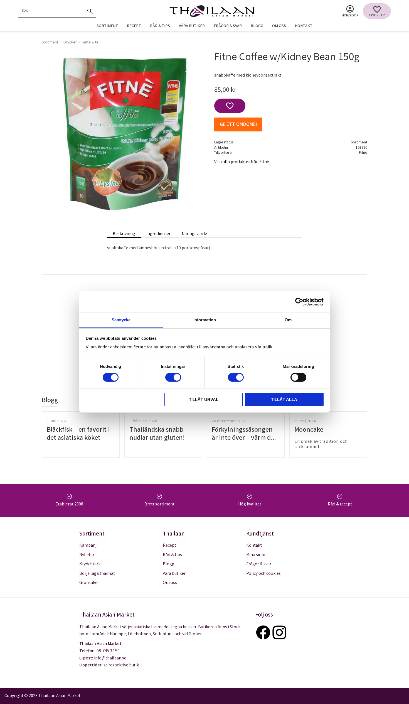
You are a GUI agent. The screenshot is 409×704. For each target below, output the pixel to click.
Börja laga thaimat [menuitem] (97, 574)
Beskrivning (124, 234)
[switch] (173, 377)
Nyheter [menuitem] (86, 555)
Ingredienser (158, 234)
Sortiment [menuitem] (107, 26)
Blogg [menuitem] (257, 26)
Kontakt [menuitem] (303, 26)
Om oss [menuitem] (279, 26)
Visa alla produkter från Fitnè (241, 162)
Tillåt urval (203, 399)
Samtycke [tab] (121, 319)
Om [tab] (288, 319)
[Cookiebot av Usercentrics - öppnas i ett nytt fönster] (299, 301)
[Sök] (90, 11)
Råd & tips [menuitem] (160, 26)
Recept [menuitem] (134, 26)
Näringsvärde (194, 234)
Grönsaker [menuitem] (89, 583)
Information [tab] (204, 319)
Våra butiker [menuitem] (192, 26)
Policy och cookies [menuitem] (263, 574)
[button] (377, 11)
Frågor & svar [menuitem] (228, 26)
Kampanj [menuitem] (88, 545)
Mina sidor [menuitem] (349, 15)
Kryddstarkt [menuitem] (90, 564)
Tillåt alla (284, 399)
